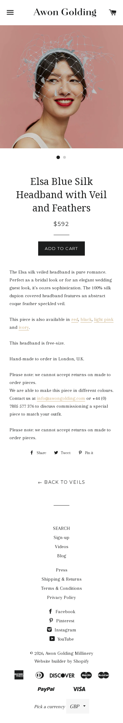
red (74, 319)
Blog (61, 556)
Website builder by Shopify (61, 661)
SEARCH (61, 528)
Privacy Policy (61, 597)
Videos (61, 546)
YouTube (65, 639)
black (86, 319)
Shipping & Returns (62, 579)
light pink (104, 319)
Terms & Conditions (61, 588)
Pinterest (64, 621)
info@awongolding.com (61, 398)
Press (61, 570)
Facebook (64, 611)
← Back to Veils (61, 482)
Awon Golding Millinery (69, 653)
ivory (24, 327)
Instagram (64, 630)
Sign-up (61, 537)
